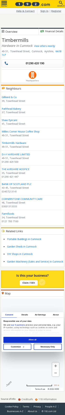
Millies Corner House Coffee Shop (21, 131)
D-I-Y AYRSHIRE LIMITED (16, 154)
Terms (26, 406)
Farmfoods (8, 213)
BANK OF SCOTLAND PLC (17, 184)
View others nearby (44, 46)
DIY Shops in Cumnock (20, 254)
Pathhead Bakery (11, 108)
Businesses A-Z (15, 411)
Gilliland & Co (9, 97)
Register (56, 11)
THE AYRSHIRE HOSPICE (15, 169)
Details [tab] (24, 315)
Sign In (44, 11)
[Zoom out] (55, 373)
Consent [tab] (9, 315)
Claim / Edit (28, 282)
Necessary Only (48, 347)
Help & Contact (25, 11)
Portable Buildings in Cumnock (24, 239)
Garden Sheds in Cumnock (22, 246)
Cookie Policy (11, 406)
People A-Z (51, 406)
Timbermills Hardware (14, 143)
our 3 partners (18, 325)
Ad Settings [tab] (40, 315)
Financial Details (54, 31)
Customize (16, 347)
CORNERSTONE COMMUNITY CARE (22, 199)
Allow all (32, 340)
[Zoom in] (55, 365)
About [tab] (56, 315)
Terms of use (40, 389)
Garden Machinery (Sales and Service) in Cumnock (35, 261)
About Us (32, 411)
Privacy (37, 406)
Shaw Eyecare (9, 120)
